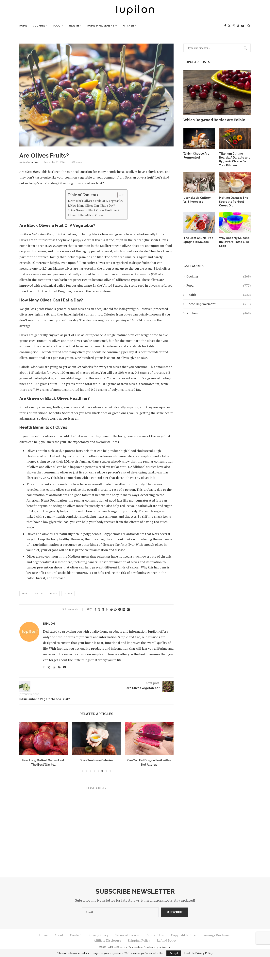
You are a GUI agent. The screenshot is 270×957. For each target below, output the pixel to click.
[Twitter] (229, 25)
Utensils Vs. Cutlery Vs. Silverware (197, 199)
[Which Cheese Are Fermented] (199, 138)
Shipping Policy (139, 940)
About (58, 935)
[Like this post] (91, 609)
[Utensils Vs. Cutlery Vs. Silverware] (199, 182)
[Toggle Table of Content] (118, 195)
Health (74, 25)
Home (23, 25)
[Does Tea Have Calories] (96, 738)
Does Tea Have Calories (96, 760)
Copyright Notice (183, 935)
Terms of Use (155, 935)
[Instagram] (234, 25)
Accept (173, 953)
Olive (53, 593)
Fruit (25, 593)
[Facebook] (225, 25)
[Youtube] (242, 25)
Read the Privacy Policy (198, 953)
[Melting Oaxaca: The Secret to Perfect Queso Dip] (235, 182)
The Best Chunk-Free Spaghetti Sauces (198, 239)
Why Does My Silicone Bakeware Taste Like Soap (234, 241)
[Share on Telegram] (119, 609)
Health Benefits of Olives (86, 215)
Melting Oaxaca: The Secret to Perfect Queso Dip (233, 201)
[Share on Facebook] (95, 609)
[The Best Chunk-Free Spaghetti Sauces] (199, 222)
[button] (24, 747)
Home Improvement (100, 25)
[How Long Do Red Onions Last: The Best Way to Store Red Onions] (43, 738)
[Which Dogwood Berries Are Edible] (217, 92)
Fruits (39, 593)
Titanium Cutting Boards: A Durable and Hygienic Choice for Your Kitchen (234, 159)
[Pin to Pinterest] (103, 609)
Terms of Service (127, 935)
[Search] (249, 25)
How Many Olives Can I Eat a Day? (92, 205)
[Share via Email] (128, 609)
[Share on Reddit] (111, 609)
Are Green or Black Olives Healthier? (94, 210)
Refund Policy (167, 940)
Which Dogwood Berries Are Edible (214, 120)
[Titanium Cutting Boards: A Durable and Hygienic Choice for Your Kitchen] (235, 138)
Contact (76, 935)
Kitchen (128, 25)
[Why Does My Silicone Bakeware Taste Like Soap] (235, 222)
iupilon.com (165, 947)
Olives (68, 593)
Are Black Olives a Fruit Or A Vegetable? (96, 201)
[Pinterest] (238, 25)
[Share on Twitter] (99, 609)
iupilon (34, 162)
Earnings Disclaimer (216, 935)
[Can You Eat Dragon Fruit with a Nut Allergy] (149, 738)
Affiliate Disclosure (107, 940)
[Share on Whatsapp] (115, 609)
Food (56, 25)
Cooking (39, 25)
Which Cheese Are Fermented (196, 155)
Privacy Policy (98, 935)
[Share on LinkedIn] (107, 609)
